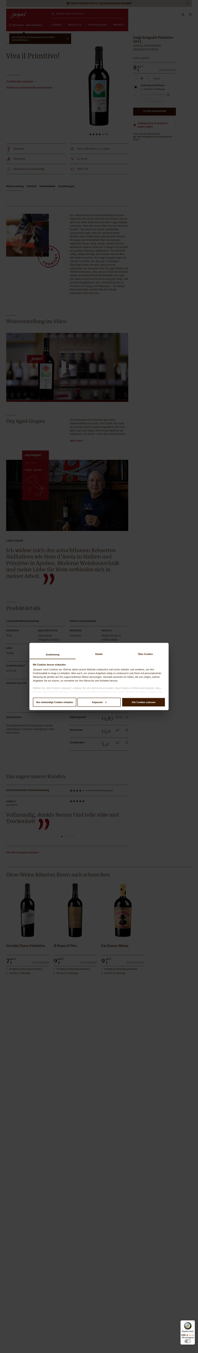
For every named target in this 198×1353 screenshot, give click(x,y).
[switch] (188, 1341)
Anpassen (97, 702)
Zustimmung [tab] (53, 654)
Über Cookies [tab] (145, 654)
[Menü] (193, 1322)
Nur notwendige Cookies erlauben (54, 702)
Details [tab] (99, 654)
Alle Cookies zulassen (143, 702)
